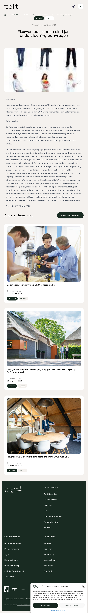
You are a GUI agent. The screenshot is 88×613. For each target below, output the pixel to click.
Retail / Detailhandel (14, 571)
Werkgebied (49, 560)
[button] (84, 586)
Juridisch (48, 505)
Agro (6, 554)
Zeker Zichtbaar (24, 605)
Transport (9, 577)
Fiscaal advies (50, 499)
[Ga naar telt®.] (5, 15)
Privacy (62, 610)
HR (45, 511)
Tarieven (48, 549)
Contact (48, 571)
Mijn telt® (48, 565)
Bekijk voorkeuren (72, 605)
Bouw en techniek (12, 543)
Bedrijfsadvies (50, 494)
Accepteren (45, 605)
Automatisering (51, 522)
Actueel (47, 543)
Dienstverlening (11, 549)
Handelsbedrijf (11, 560)
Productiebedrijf (11, 565)
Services (48, 527)
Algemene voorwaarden (14, 599)
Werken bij (49, 554)
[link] (70, 215)
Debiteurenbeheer (53, 516)
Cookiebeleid (55, 610)
